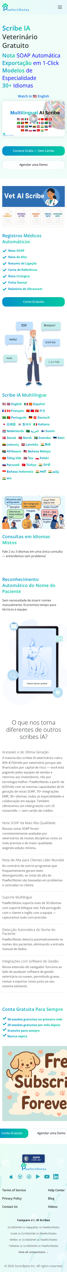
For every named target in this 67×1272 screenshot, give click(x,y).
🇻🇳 (11, 458)
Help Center (56, 1190)
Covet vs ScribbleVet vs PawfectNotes (33, 1233)
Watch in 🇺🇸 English (33, 96)
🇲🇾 (37, 451)
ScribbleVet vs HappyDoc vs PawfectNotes (34, 1227)
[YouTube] (47, 1177)
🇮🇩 (17, 471)
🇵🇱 (42, 458)
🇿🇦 (11, 451)
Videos (53, 1207)
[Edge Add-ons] (29, 1177)
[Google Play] (38, 1177)
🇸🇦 (32, 431)
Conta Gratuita (33, 302)
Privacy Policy (12, 1198)
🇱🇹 (10, 444)
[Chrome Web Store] (20, 1177)
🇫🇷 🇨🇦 (13, 411)
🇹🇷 (29, 465)
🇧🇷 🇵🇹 (14, 417)
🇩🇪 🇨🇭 (39, 417)
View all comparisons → (33, 1252)
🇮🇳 (45, 444)
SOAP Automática (31, 55)
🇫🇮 (48, 431)
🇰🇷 (24, 424)
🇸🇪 (42, 438)
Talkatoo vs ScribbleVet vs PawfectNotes (33, 1246)
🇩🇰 (9, 438)
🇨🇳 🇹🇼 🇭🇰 (35, 411)
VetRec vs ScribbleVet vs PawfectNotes (33, 1239)
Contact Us (10, 1207)
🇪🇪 (59, 438)
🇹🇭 (28, 458)
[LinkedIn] (55, 1177)
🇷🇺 (11, 465)
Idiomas (17, 85)
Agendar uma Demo (33, 165)
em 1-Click (30, 62)
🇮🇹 (42, 424)
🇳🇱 (13, 431)
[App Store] (11, 1177)
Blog (51, 1198)
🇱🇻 (29, 444)
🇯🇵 (9, 424)
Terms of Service (14, 1190)
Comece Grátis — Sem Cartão (33, 151)
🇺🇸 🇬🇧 (12, 404)
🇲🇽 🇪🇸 (34, 404)
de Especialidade (19, 74)
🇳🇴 (25, 438)
